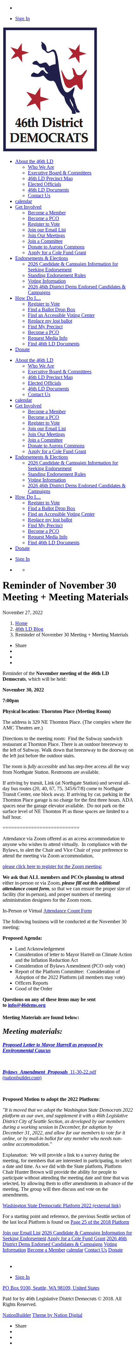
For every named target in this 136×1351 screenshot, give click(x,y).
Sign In (22, 18)
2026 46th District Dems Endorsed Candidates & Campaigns (65, 1241)
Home (21, 623)
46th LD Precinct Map (50, 178)
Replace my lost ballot (50, 321)
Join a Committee (45, 241)
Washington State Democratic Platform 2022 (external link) (62, 1205)
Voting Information (47, 281)
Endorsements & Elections (41, 457)
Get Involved (28, 405)
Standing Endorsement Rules (57, 275)
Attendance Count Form (67, 910)
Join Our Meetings (46, 235)
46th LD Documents (48, 190)
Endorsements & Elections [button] (41, 258)
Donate (22, 349)
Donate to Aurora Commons (56, 246)
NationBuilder (17, 1315)
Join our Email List (47, 229)
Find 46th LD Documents (53, 343)
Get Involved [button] (28, 207)
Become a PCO (43, 218)
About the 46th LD (34, 360)
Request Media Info (47, 338)
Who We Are (41, 167)
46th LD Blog (29, 629)
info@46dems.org (27, 1005)
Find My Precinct (45, 326)
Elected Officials (44, 184)
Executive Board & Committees (59, 172)
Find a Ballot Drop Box (51, 309)
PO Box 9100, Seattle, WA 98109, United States (51, 1288)
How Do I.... (28, 497)
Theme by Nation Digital (57, 1315)
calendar (23, 201)
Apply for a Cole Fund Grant (57, 252)
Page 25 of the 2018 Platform (100, 1222)
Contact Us (39, 195)
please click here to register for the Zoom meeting (52, 866)
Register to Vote (44, 224)
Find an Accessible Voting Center (61, 315)
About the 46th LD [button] (34, 161)
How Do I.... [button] (28, 298)
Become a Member (47, 212)
